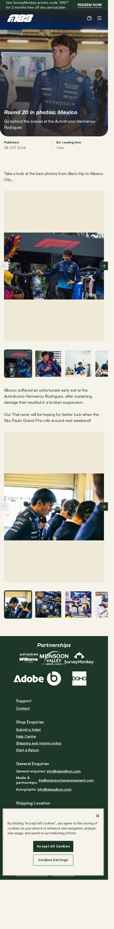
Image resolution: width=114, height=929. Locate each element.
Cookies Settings (53, 860)
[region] (53, 842)
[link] (90, 5)
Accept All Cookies (53, 846)
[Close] (97, 815)
